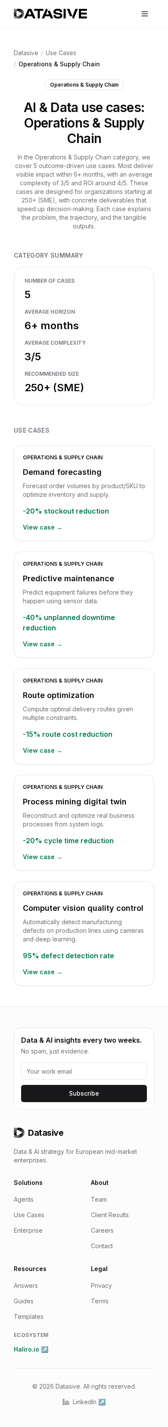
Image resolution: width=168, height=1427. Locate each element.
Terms (100, 1301)
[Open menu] (144, 13)
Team (99, 1199)
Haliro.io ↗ (31, 1349)
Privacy (101, 1285)
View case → (42, 527)
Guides (24, 1301)
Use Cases (61, 52)
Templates (29, 1316)
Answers (26, 1285)
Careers (102, 1230)
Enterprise (28, 1230)
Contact (102, 1245)
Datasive (26, 52)
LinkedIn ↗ (89, 1401)
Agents (24, 1199)
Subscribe (84, 1093)
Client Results (110, 1214)
